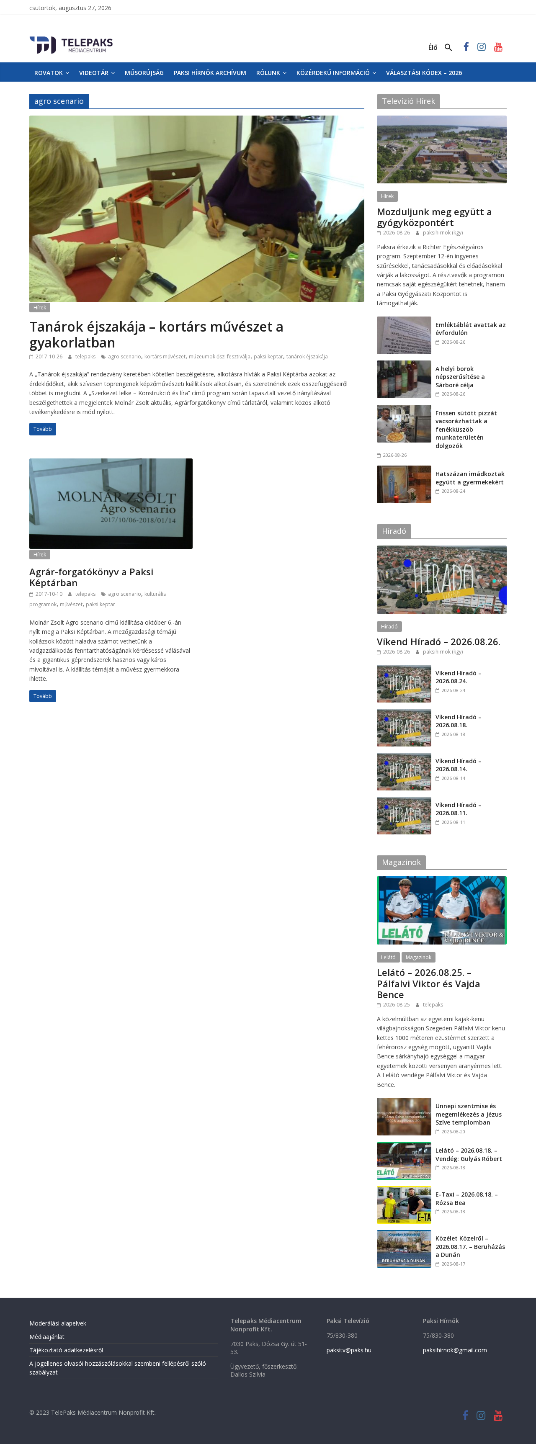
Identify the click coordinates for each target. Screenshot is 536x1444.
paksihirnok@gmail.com (455, 1350)
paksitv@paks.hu (349, 1350)
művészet (71, 604)
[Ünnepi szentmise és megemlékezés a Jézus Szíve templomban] (404, 1102)
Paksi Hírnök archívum (210, 73)
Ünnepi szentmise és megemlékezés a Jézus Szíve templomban (469, 1114)
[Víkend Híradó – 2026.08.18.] (404, 713)
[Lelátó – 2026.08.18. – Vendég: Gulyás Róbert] (404, 1147)
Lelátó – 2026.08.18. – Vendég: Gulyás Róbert (469, 1154)
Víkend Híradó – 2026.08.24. (459, 677)
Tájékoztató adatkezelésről (66, 1350)
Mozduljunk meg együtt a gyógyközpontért (434, 217)
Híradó (389, 626)
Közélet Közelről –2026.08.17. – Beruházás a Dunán (470, 1246)
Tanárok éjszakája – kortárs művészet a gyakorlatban (156, 334)
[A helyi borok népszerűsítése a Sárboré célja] (404, 365)
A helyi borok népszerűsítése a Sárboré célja (460, 377)
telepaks (86, 356)
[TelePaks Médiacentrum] (71, 38)
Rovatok (48, 73)
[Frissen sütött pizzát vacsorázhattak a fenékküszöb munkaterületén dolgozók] (404, 409)
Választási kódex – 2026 (424, 73)
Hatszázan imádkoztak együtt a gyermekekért (470, 478)
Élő (433, 47)
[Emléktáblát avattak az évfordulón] (404, 321)
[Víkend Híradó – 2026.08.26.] (442, 550)
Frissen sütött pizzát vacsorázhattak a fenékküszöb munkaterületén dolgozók (466, 429)
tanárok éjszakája (307, 356)
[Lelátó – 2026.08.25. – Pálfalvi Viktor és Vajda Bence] (442, 881)
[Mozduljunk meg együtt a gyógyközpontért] (442, 120)
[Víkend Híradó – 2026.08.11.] (404, 801)
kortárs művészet (165, 356)
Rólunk (268, 73)
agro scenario (124, 356)
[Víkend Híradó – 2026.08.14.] (404, 757)
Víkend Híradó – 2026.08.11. (459, 809)
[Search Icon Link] (448, 47)
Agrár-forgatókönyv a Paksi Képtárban (91, 577)
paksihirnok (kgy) (443, 232)
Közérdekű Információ (333, 73)
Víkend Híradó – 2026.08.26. (438, 641)
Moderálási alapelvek (57, 1323)
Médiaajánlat (46, 1337)
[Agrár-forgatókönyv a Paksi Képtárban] (111, 463)
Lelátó (388, 957)
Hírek (40, 307)
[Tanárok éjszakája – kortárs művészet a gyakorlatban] (196, 120)
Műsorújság (144, 73)
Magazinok (418, 957)
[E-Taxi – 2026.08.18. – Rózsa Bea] (404, 1190)
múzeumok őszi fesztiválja (219, 356)
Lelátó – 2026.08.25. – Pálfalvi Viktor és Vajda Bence (428, 983)
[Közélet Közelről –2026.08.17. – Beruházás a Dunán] (404, 1234)
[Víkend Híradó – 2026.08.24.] (404, 669)
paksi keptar (268, 356)
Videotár (93, 73)
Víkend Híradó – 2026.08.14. (459, 765)
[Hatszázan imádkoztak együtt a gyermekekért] (404, 470)
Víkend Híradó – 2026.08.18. (459, 721)
